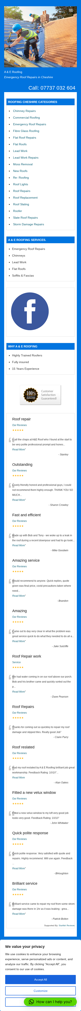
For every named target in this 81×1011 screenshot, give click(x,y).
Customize (41, 990)
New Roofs (20, 171)
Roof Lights (20, 184)
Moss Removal (23, 164)
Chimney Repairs (24, 111)
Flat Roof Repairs (24, 137)
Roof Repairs (21, 191)
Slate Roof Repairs (25, 217)
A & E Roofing (13, 72)
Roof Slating (21, 204)
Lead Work (20, 151)
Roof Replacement (25, 197)
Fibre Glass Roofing (26, 131)
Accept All (40, 979)
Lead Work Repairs (25, 157)
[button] (50, 1002)
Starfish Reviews (67, 925)
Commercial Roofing (26, 117)
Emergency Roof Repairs (29, 124)
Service (16, 662)
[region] (40, 975)
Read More (18, 449)
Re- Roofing (21, 177)
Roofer (17, 211)
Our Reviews (19, 425)
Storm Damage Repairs (28, 224)
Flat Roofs (20, 144)
